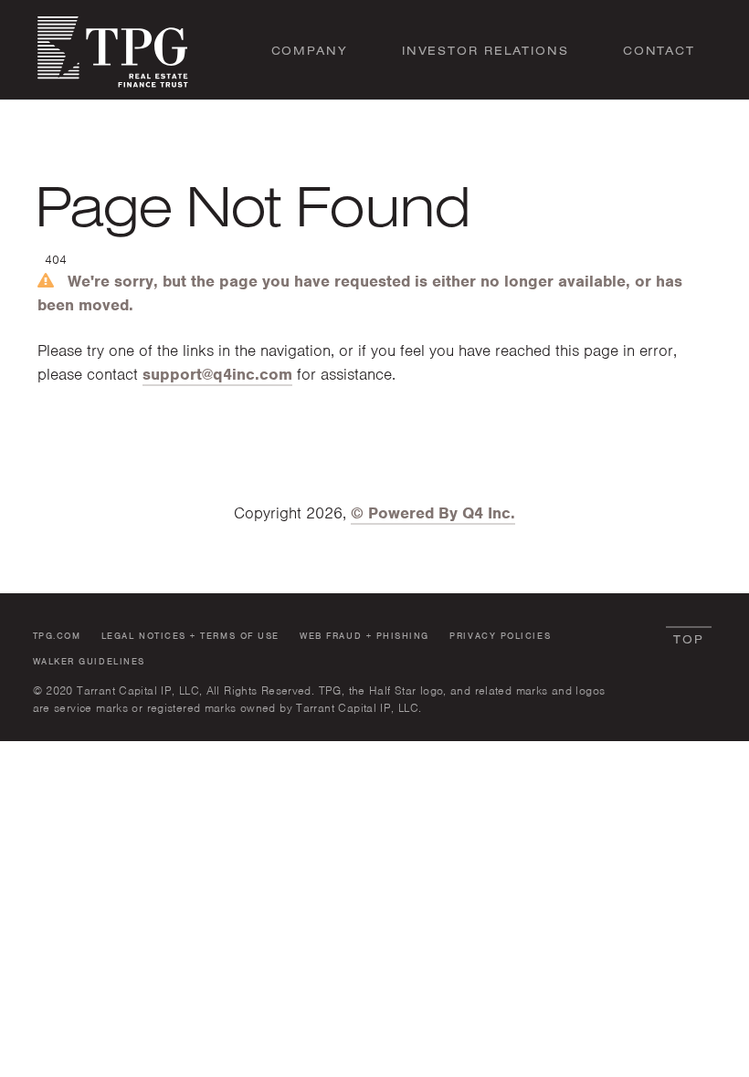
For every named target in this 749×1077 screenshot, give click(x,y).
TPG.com (57, 636)
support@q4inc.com (217, 374)
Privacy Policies (500, 636)
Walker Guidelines (89, 661)
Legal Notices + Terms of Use (190, 636)
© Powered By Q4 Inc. (433, 513)
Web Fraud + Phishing (364, 636)
